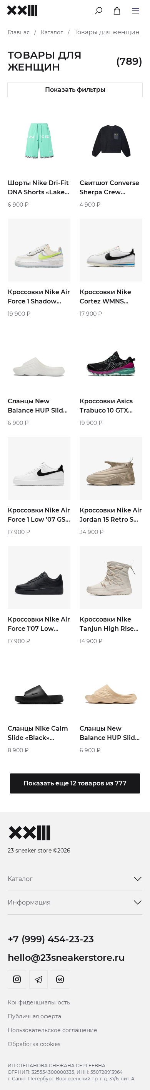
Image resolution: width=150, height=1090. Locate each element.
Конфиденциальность (39, 1002)
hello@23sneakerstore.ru (66, 957)
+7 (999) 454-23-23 (51, 939)
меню (135, 9)
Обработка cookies (34, 1044)
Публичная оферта (34, 1016)
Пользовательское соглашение (52, 1030)
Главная (19, 32)
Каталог (52, 32)
